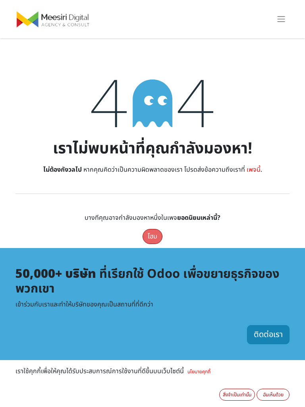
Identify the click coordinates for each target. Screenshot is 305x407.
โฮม (152, 236)
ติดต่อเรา (268, 335)
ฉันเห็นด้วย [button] (273, 394)
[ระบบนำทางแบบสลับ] (281, 19)
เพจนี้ (254, 169)
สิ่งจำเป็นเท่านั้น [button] (237, 394)
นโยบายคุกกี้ (198, 371)
